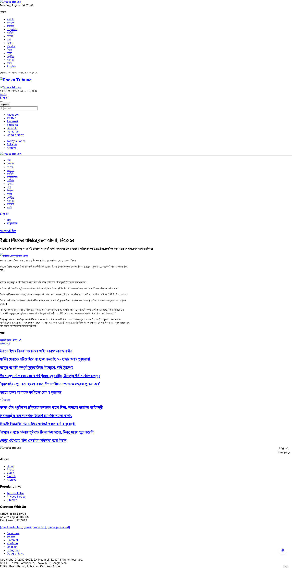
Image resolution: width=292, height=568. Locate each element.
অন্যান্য (10, 59)
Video (10, 473)
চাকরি (9, 63)
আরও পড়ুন (5, 343)
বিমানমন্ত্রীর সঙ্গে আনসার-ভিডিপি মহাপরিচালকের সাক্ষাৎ (36, 415)
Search (11, 476)
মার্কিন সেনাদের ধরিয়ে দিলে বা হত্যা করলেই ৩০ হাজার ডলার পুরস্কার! (45, 359)
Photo (10, 469)
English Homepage (284, 450)
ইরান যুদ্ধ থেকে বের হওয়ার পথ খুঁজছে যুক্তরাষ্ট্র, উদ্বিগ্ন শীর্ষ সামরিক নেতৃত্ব (50, 375)
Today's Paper (16, 141)
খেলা (9, 39)
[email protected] (11, 527)
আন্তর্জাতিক (12, 29)
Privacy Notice (16, 496)
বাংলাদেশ (10, 22)
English (11, 66)
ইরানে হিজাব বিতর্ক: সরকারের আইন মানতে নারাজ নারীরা (37, 350)
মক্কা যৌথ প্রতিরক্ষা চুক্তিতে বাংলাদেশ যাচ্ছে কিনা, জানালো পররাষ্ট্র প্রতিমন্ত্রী (51, 407)
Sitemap (12, 500)
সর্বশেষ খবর (5, 399)
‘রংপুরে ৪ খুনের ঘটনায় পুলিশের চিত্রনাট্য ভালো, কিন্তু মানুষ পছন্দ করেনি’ (47, 432)
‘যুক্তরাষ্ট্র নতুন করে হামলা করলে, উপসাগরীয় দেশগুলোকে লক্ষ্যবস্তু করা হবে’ (50, 383)
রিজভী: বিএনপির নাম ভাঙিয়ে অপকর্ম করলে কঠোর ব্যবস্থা (38, 423)
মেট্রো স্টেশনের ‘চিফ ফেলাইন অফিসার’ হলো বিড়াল (33, 440)
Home (10, 466)
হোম (8, 160)
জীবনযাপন (11, 46)
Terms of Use (15, 493)
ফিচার (9, 49)
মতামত (10, 36)
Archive (11, 147)
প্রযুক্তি (10, 56)
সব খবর (10, 166)
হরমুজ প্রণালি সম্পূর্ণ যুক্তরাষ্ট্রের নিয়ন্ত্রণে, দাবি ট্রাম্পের (36, 367)
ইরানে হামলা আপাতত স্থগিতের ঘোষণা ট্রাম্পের (31, 392)
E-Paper (12, 144)
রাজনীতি (10, 26)
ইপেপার (3, 94)
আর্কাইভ (10, 204)
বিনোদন (10, 42)
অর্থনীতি (10, 32)
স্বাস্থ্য (9, 53)
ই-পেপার (10, 19)
